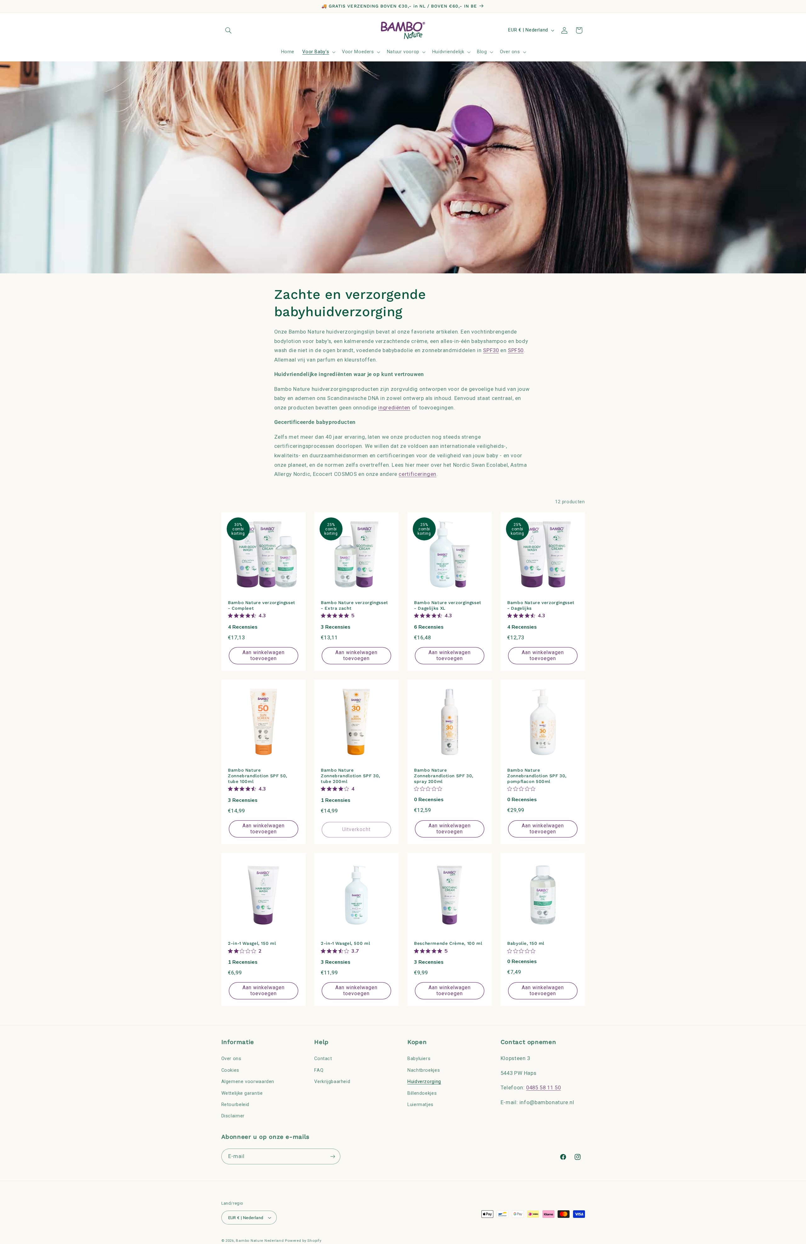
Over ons (231, 1058)
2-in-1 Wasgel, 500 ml (345, 943)
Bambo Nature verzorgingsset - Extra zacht (354, 605)
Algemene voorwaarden (248, 1081)
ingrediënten (394, 407)
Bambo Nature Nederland (260, 1240)
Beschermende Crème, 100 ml (448, 943)
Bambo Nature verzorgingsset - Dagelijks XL (447, 605)
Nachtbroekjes (423, 1070)
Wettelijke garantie (242, 1093)
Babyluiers (418, 1058)
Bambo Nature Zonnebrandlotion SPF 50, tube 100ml (257, 776)
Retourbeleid (235, 1104)
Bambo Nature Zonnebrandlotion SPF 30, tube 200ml (350, 776)
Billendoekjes (422, 1093)
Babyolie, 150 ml (525, 943)
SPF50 (516, 350)
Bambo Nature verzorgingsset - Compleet (261, 605)
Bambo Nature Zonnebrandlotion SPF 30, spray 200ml (444, 776)
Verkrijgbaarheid (332, 1081)
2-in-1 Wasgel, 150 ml (252, 943)
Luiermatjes (420, 1104)
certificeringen (417, 474)
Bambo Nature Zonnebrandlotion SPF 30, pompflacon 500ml (537, 776)
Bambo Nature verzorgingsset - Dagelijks (541, 605)
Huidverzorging (424, 1081)
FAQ (318, 1070)
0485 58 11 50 (543, 1087)
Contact (323, 1058)
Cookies (230, 1070)
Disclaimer (233, 1116)
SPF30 (491, 350)
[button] (228, 30)
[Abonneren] (332, 1156)
